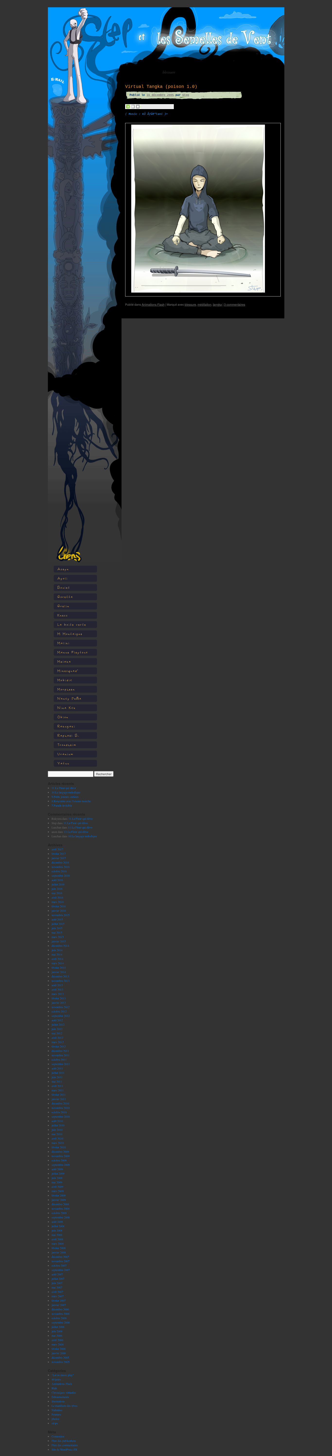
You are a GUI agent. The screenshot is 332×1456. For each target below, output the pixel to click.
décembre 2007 (60, 1257)
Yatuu (63, 763)
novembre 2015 (61, 915)
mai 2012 (57, 1033)
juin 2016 (57, 889)
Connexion (58, 1436)
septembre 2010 (61, 1116)
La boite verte (71, 624)
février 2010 (59, 1147)
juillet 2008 (58, 1226)
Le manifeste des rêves (65, 1406)
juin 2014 (57, 950)
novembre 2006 (61, 1314)
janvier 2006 (59, 1353)
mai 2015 (57, 932)
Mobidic (64, 679)
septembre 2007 (61, 1270)
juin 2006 (57, 1331)
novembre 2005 (61, 1362)
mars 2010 (58, 1143)
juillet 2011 (58, 1073)
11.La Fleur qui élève (64, 788)
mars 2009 (58, 1191)
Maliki (63, 642)
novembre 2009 (61, 1156)
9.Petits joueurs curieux (65, 797)
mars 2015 (58, 937)
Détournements (60, 1397)
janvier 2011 (59, 1099)
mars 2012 (58, 1042)
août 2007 (57, 1274)
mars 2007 (58, 1296)
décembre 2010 (60, 1103)
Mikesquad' (68, 670)
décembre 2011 (60, 1051)
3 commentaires (234, 304)
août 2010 (57, 1121)
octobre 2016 (59, 871)
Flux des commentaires (65, 1445)
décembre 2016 (60, 862)
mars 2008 (58, 1243)
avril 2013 (57, 989)
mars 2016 (58, 902)
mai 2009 (57, 1182)
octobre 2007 (59, 1265)
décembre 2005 (60, 1357)
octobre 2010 (59, 1112)
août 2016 (57, 880)
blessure (190, 304)
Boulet (63, 587)
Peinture (56, 1414)
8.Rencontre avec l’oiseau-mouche (71, 801)
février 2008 (59, 1248)
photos (55, 1419)
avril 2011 (57, 1086)
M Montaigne (70, 633)
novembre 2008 (61, 1208)
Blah (54, 1388)
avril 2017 (57, 849)
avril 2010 (57, 1138)
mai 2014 (57, 954)
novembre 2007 (61, 1261)
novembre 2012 (61, 1007)
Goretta (65, 596)
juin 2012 (57, 1029)
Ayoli (62, 578)
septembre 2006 (61, 1322)
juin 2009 (57, 1178)
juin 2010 (57, 1130)
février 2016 (59, 906)
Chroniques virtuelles (64, 1392)
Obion (63, 716)
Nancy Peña (69, 698)
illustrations (58, 1401)
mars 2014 (58, 963)
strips (55, 1423)
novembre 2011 (61, 1055)
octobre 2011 (59, 1059)
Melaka (64, 661)
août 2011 (57, 1068)
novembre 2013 (61, 981)
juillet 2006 (58, 1327)
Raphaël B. (68, 735)
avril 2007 (57, 1292)
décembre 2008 (60, 1204)
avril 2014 (57, 959)
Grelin (63, 605)
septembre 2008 (61, 1217)
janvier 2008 (59, 1252)
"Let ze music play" (63, 1375)
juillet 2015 (58, 924)
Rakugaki (66, 726)
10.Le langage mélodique (66, 792)
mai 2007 (57, 1287)
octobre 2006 (59, 1318)
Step (185, 95)
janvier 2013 (59, 1002)
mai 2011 (57, 1081)
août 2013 (57, 985)
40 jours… (58, 1379)
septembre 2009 (61, 1165)
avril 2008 (57, 1239)
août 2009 (57, 1169)
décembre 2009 (60, 1151)
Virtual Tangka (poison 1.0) (161, 86)
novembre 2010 (61, 1108)
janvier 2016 (59, 910)
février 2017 (59, 854)
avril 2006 (57, 1340)
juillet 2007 (58, 1279)
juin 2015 (57, 928)
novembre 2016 (61, 867)
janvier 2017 (59, 858)
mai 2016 (57, 893)
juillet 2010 (58, 1125)
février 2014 (59, 967)
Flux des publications (64, 1441)
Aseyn (63, 568)
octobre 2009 (59, 1160)
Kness (62, 615)
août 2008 (57, 1222)
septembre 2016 (61, 875)
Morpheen (66, 689)
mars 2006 (58, 1344)
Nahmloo (57, 1410)
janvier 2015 (59, 941)
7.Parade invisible (62, 805)
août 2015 (57, 919)
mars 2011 (58, 1090)
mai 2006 (57, 1335)
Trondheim (67, 744)
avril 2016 (57, 897)
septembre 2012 (61, 1016)
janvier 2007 (59, 1305)
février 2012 (59, 1046)
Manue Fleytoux (72, 652)
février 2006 (59, 1349)
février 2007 (59, 1300)
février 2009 (59, 1195)
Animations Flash (62, 1384)
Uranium (65, 753)
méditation (204, 304)
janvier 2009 (59, 1200)
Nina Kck (66, 707)
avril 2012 (57, 1038)
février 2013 (59, 998)
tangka (217, 304)
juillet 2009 (58, 1173)
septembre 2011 (61, 1064)
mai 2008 (57, 1235)
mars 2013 (58, 994)
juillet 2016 (58, 884)
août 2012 (57, 1020)
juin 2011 (57, 1077)
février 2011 (59, 1095)
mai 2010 (57, 1134)
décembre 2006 (60, 1309)
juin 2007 (57, 1283)
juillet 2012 (58, 1024)
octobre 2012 (59, 1011)
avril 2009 (57, 1187)
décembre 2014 (60, 946)
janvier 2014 (59, 972)
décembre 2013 (60, 976)
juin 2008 (57, 1230)
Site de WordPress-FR (64, 1449)
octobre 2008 (59, 1213)
